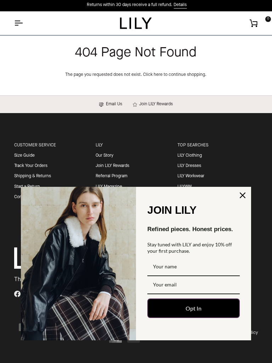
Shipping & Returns (32, 176)
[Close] (242, 195)
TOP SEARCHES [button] (193, 145)
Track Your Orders (30, 166)
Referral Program (112, 176)
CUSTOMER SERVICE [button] (35, 145)
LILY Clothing (189, 155)
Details (179, 5)
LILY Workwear (190, 176)
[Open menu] (24, 23)
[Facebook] (17, 294)
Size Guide (24, 155)
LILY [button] (99, 145)
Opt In (194, 308)
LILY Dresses (189, 166)
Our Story (104, 155)
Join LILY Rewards (155, 104)
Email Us (113, 104)
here (158, 75)
